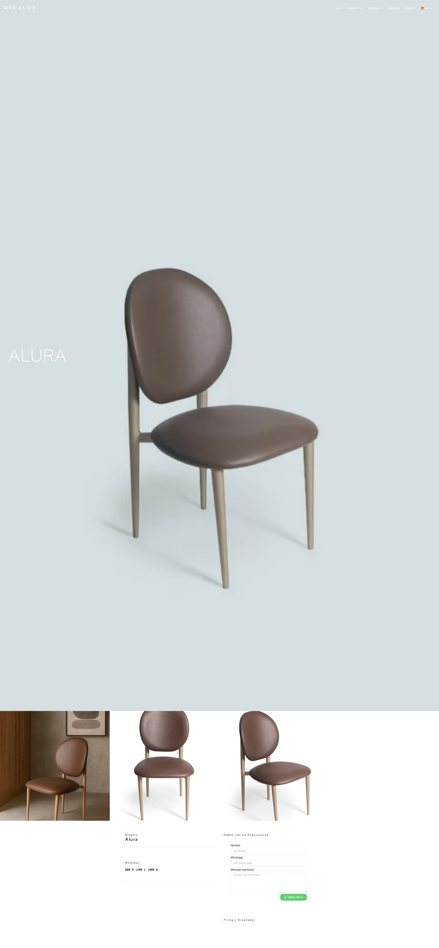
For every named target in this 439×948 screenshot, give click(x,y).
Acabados (373, 8)
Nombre (235, 845)
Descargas (394, 8)
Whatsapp (237, 857)
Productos (353, 8)
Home (339, 8)
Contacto (410, 8)
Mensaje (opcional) (242, 869)
